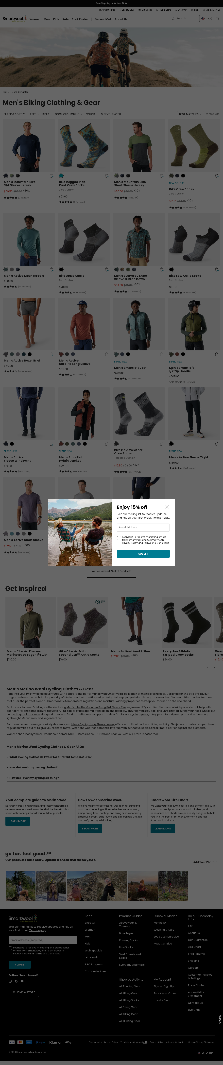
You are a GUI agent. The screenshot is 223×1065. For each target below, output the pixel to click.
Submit (143, 554)
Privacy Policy (130, 542)
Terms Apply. (161, 518)
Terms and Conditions (156, 542)
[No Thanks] (167, 506)
